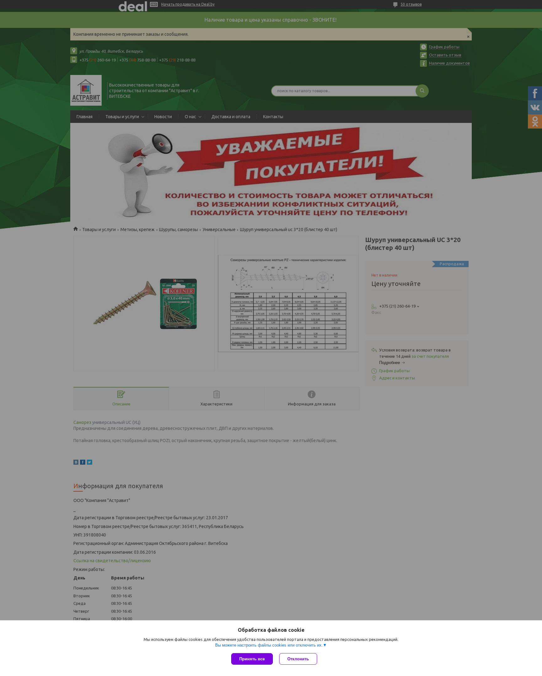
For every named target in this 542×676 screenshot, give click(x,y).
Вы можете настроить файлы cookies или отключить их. (269, 645)
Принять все (252, 659)
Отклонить (298, 659)
